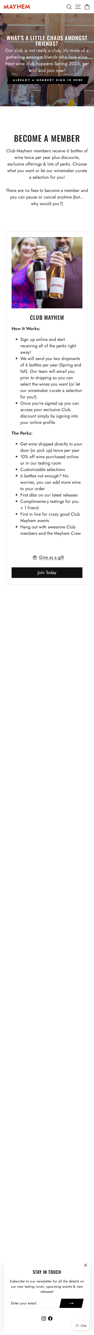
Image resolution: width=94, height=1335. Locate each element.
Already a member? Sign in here (48, 80)
